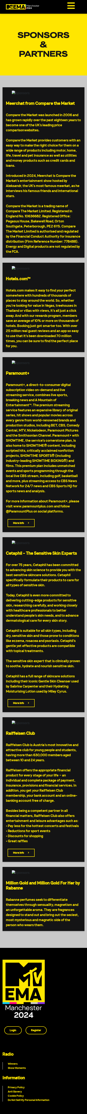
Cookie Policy (16, 1095)
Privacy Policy (16, 1087)
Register (36, 1030)
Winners (13, 1063)
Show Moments (17, 1068)
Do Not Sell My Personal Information (28, 1100)
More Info (18, 523)
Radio (8, 1054)
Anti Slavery (15, 1091)
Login (13, 1030)
